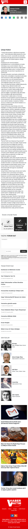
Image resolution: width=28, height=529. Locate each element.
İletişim (15, 508)
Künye (9, 508)
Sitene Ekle (14, 510)
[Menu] (25, 2)
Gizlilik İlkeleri (22, 508)
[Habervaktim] (4, 2)
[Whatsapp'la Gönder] (14, 17)
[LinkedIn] (10, 17)
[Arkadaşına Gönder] (18, 17)
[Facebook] (2, 17)
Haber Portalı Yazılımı (15, 527)
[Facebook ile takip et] (12, 515)
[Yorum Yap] (26, 17)
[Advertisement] (14, 34)
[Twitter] (6, 17)
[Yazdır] (22, 17)
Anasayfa (4, 508)
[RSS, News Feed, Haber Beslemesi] (15, 515)
